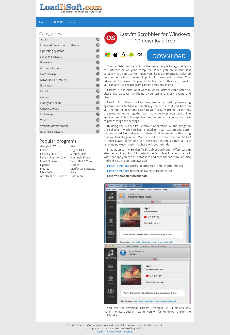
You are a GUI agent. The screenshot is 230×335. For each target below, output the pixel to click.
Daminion (76, 176)
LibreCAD (46, 172)
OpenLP (45, 165)
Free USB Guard (50, 161)
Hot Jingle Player (80, 157)
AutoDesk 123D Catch (54, 176)
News (72, 22)
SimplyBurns (78, 154)
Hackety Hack (48, 154)
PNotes (44, 168)
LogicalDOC (77, 150)
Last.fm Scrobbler (118, 166)
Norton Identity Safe (53, 157)
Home (43, 22)
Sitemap (128, 331)
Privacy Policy (113, 331)
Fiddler (74, 165)
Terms (100, 331)
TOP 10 (58, 22)
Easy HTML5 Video (81, 161)
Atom (73, 146)
